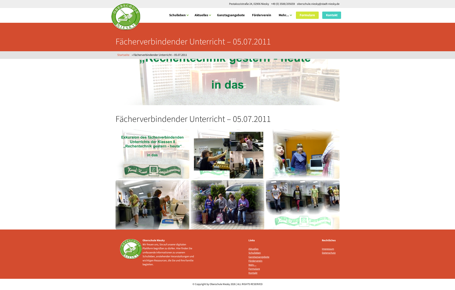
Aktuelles (201, 15)
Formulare (307, 15)
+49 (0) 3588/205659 (283, 4)
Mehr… (284, 15)
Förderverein (261, 15)
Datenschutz (329, 253)
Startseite (123, 55)
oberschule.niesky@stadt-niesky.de (317, 4)
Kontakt (332, 15)
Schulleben (177, 15)
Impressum (328, 249)
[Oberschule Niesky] (125, 17)
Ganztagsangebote (231, 15)
